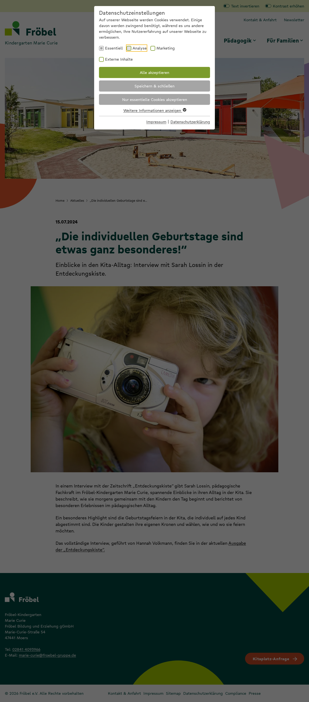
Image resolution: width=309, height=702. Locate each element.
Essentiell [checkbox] (114, 47)
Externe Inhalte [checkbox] (119, 59)
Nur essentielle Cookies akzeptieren (154, 99)
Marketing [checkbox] (165, 47)
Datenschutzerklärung (190, 121)
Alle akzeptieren (154, 72)
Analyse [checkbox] (140, 47)
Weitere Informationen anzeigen (152, 110)
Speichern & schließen (154, 85)
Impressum (156, 121)
